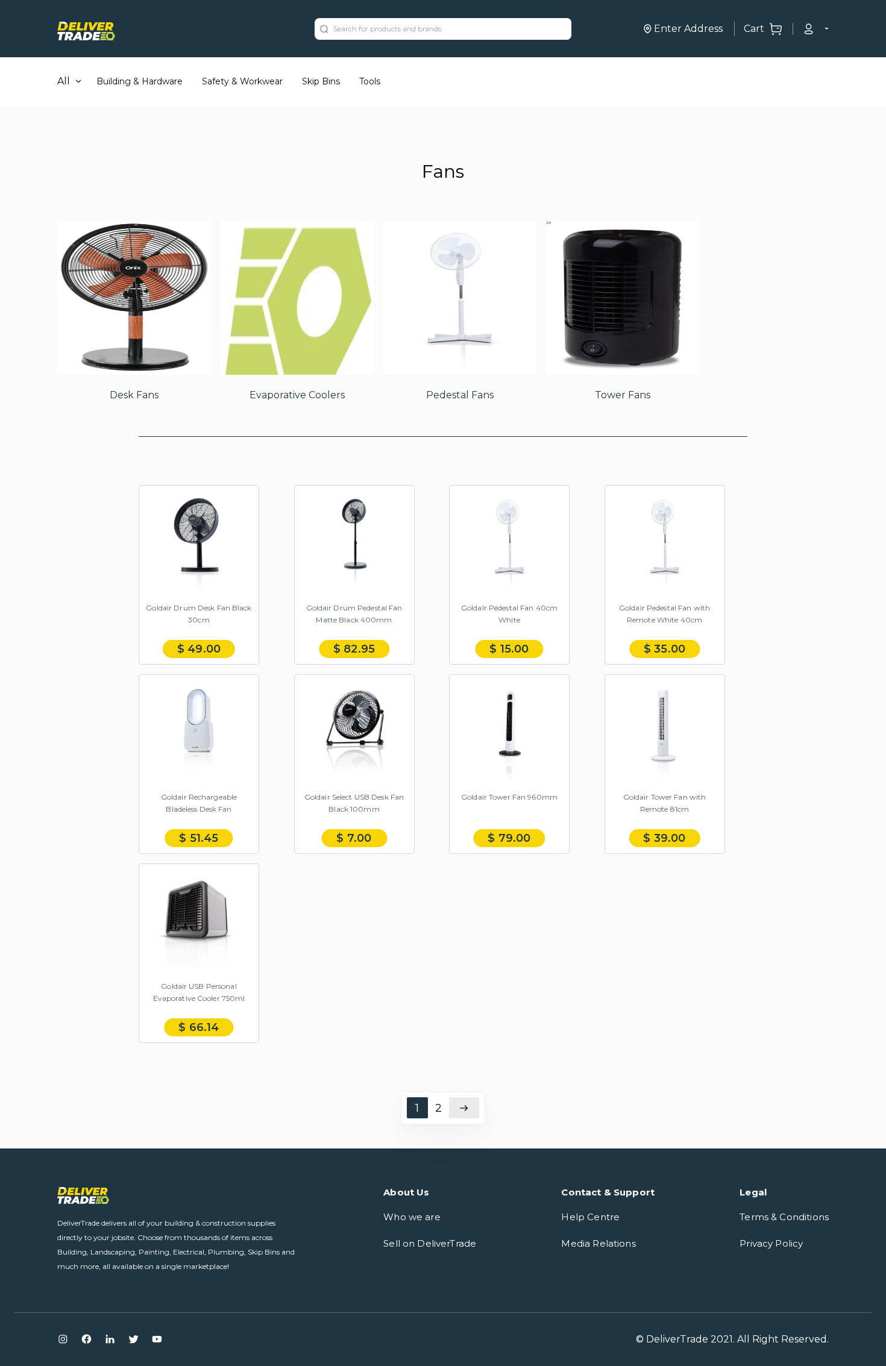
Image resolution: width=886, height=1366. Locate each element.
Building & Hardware (139, 81)
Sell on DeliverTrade (429, 1243)
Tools (369, 81)
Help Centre (590, 1217)
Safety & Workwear (242, 81)
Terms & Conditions (784, 1217)
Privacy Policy (771, 1243)
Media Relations (598, 1243)
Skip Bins (321, 81)
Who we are (412, 1217)
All (63, 81)
